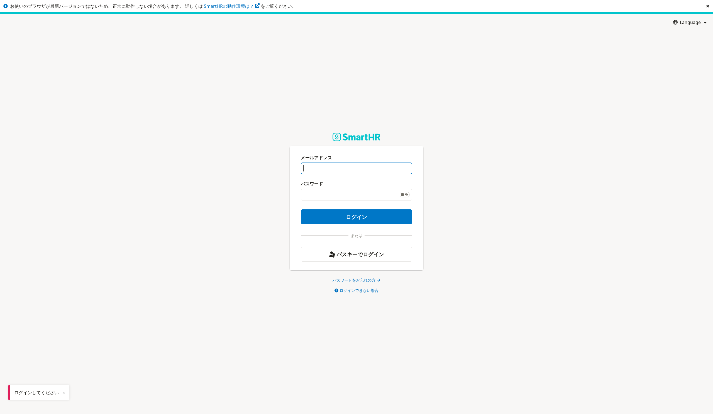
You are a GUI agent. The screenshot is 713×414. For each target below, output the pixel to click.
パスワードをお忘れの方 (354, 280)
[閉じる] (708, 6)
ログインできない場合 (359, 290)
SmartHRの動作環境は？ (229, 6)
